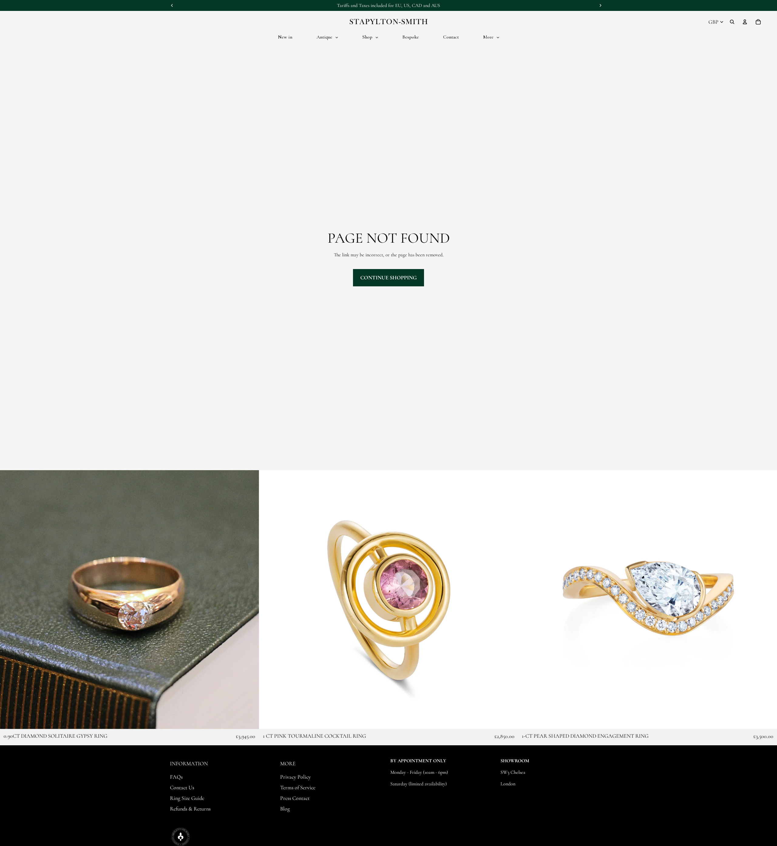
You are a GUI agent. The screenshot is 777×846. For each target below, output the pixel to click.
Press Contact (295, 798)
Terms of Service (297, 787)
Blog (285, 808)
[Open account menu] (745, 22)
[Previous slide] (9, 599)
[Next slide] (250, 599)
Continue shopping (388, 277)
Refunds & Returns (190, 808)
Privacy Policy (295, 777)
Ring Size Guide (187, 798)
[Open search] (732, 22)
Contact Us (182, 787)
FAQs (176, 777)
